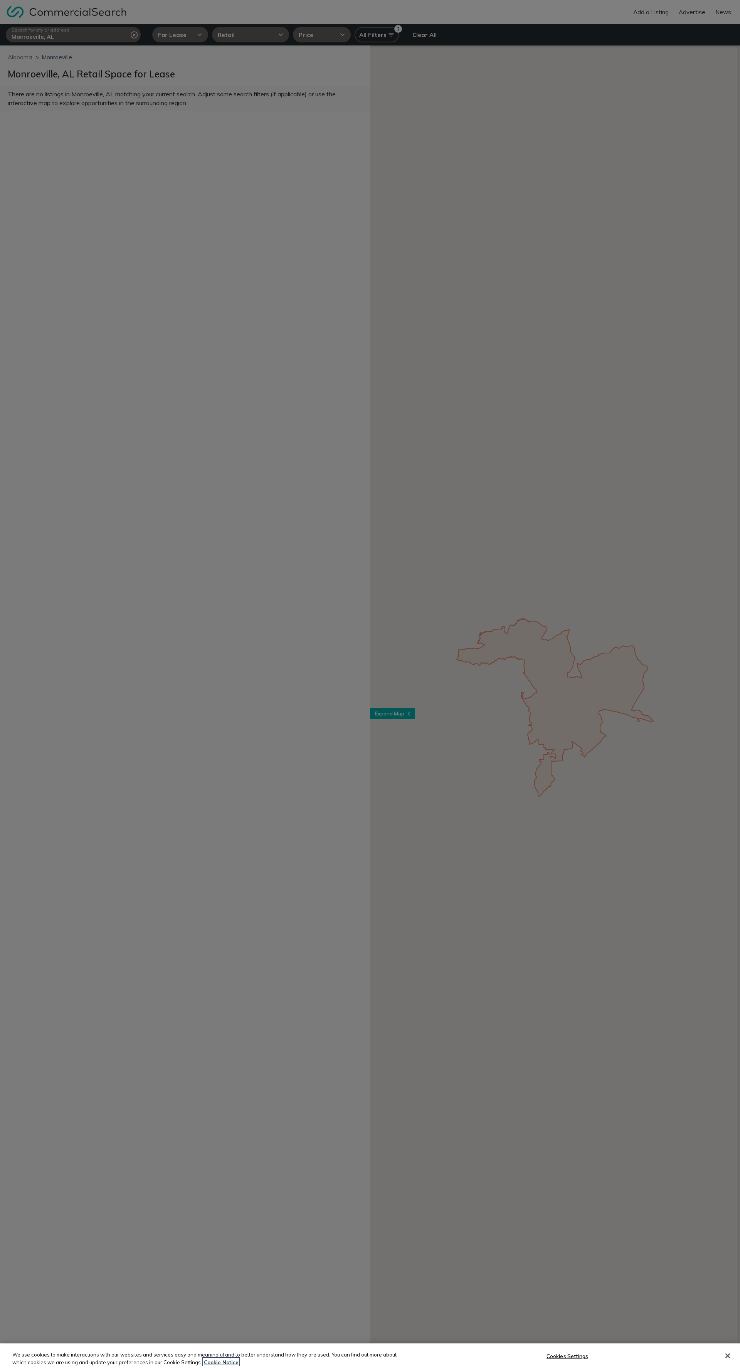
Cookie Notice (221, 1362)
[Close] (727, 1355)
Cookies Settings (567, 1356)
